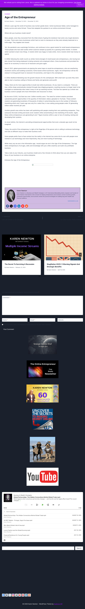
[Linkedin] (18, 206)
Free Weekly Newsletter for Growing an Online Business (42, 380)
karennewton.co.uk (73, 201)
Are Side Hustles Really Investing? (71, 218)
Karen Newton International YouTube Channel (42, 487)
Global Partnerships (10, 559)
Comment (6, 297)
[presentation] (21, 247)
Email (32, 320)
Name (5, 320)
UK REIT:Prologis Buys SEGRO (14, 563)
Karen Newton (10, 21)
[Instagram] (15, 206)
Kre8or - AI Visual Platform (42, 463)
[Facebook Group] (6, 595)
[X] (9, 595)
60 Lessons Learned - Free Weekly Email (42, 404)
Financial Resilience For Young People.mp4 (16, 535)
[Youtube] (22, 206)
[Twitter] (11, 206)
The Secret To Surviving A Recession (19, 264)
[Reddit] (26, 206)
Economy (7, 14)
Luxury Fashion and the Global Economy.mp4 (17, 530)
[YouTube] (19, 595)
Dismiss (80, 5)
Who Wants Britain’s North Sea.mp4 (14, 525)
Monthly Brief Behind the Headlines (42, 356)
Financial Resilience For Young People (16, 577)
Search (4, 545)
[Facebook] (7, 206)
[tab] (39, 276)
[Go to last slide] (4, 255)
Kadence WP (58, 604)
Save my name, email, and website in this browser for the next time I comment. (27, 324)
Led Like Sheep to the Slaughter (12, 218)
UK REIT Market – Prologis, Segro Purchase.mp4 (18, 520)
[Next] (80, 255)
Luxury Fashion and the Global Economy (17, 572)
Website (61, 320)
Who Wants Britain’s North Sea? (14, 568)
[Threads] (16, 595)
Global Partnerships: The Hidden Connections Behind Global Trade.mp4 (25, 515)
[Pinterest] (22, 595)
